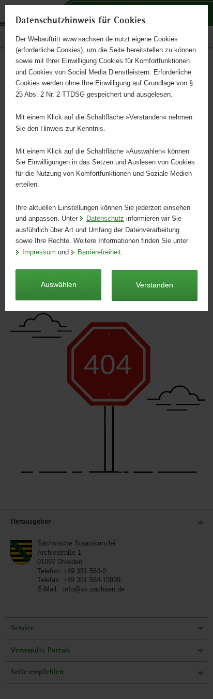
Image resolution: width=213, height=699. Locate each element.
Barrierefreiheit (99, 252)
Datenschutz (105, 218)
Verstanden (154, 285)
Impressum (39, 252)
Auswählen (59, 284)
